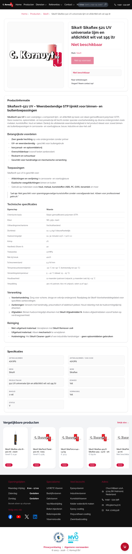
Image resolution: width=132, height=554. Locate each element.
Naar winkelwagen (79, 80)
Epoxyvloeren (77, 488)
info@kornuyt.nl (113, 505)
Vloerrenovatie (54, 519)
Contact (68, 4)
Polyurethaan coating (80, 514)
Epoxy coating (77, 509)
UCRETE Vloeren (55, 488)
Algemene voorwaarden (76, 547)
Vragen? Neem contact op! (82, 83)
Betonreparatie (54, 514)
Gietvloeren (52, 498)
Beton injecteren (54, 509)
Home (19, 4)
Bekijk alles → (123, 423)
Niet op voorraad (82, 60)
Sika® (78, 53)
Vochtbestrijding (54, 504)
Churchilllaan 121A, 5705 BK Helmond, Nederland (115, 491)
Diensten (40, 4)
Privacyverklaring (52, 547)
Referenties (54, 4)
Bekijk (9, 465)
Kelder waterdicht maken (82, 504)
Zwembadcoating (78, 519)
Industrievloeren (78, 493)
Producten (29, 4)
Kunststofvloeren (78, 498)
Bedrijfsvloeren (54, 493)
